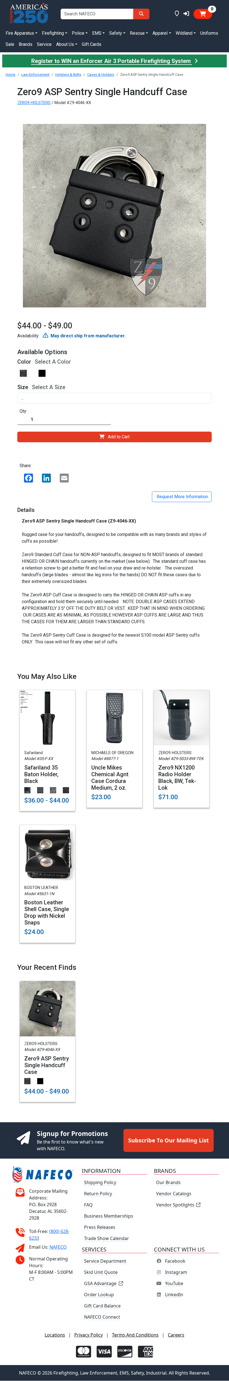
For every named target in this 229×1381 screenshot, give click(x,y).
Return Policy (98, 1194)
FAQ (88, 1205)
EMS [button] (96, 33)
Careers (176, 1335)
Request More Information (182, 496)
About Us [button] (65, 44)
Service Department (105, 1261)
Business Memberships (108, 1216)
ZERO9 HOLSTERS (34, 102)
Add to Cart (119, 436)
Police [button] (78, 33)
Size (22, 387)
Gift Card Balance (102, 1306)
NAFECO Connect (102, 1317)
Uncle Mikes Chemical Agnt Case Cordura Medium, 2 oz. (109, 777)
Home (10, 74)
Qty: (23, 411)
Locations (55, 1335)
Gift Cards (91, 44)
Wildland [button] (184, 33)
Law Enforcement (35, 74)
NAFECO (58, 1247)
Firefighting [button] (53, 33)
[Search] (141, 14)
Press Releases (99, 1227)
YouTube (174, 1284)
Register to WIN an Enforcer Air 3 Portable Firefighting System (111, 61)
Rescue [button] (137, 33)
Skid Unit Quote (101, 1272)
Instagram (176, 1272)
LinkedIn (174, 1295)
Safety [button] (115, 33)
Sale (10, 44)
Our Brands (168, 1183)
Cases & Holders (100, 74)
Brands (25, 44)
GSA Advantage (100, 1284)
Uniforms (209, 33)
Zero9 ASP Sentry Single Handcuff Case (46, 1065)
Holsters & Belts (68, 74)
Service (44, 44)
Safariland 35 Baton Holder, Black (41, 774)
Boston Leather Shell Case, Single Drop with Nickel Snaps (46, 912)
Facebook (175, 1261)
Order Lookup (99, 1295)
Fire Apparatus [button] (20, 33)
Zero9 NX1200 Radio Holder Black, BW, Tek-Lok (177, 777)
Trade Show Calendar (106, 1239)
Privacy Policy (88, 1335)
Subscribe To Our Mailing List (168, 1140)
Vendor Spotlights (175, 1205)
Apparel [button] (160, 33)
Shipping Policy (100, 1183)
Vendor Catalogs (173, 1194)
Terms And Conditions (135, 1335)
